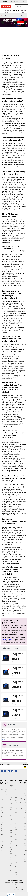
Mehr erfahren (16, 662)
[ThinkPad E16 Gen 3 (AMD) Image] (6, 714)
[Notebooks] (11, 15)
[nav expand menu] (2, 10)
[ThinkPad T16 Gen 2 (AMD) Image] (6, 700)
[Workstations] (26, 15)
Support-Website (7, 639)
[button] (11, 894)
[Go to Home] (6, 6)
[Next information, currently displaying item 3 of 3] (25, 22)
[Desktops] (18, 15)
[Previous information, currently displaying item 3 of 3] (2, 22)
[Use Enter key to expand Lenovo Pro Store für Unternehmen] (12, 1)
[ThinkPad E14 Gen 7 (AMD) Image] (6, 658)
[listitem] (13, 657)
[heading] (18, 654)
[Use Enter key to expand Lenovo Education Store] (24, 1)
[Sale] (4, 15)
